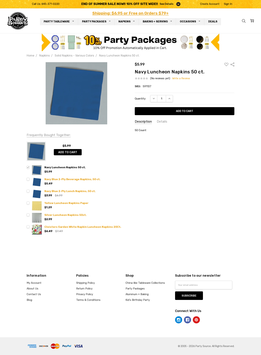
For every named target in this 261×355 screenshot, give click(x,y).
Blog (29, 300)
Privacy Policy (84, 294)
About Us (32, 288)
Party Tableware (57, 21)
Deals (212, 21)
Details (162, 121)
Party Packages (94, 21)
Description (143, 121)
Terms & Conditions (88, 300)
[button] (130, 42)
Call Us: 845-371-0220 (45, 4)
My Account (34, 282)
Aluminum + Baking (137, 294)
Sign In (228, 4)
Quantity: (140, 98)
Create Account (209, 4)
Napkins (124, 21)
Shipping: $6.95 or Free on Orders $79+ (130, 13)
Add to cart (67, 152)
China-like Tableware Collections (145, 282)
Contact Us (34, 294)
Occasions (188, 21)
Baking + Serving (155, 21)
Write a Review (181, 78)
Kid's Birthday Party (138, 300)
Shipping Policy (85, 282)
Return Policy (84, 288)
